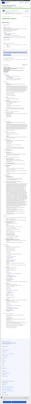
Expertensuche (12, 13)
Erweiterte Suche (8, 13)
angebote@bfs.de (8, 34)
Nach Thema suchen (18, 13)
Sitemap (3, 366)
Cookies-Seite (25, 397)
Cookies (3, 359)
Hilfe (2, 348)
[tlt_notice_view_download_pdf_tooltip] (5, 52)
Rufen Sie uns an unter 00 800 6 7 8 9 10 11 (7, 386)
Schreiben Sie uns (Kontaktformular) (6, 389)
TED (2, 16)
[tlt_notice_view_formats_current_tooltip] (26, 64)
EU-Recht (3, 370)
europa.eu (6, 382)
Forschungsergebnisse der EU (6, 373)
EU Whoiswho (3, 374)
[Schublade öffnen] (3, 22)
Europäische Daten (4, 371)
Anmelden (22, 2)
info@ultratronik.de (10, 292)
